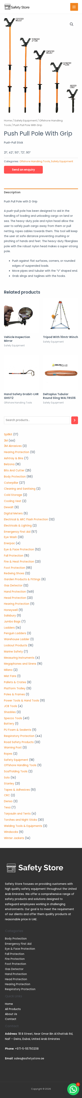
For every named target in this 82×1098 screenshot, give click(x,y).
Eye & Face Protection (20, 949)
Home (8, 120)
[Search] (74, 420)
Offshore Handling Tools (35, 161)
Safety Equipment (25, 120)
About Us (11, 1014)
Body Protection (16, 939)
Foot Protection (15, 964)
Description (12, 192)
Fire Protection (15, 959)
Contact (10, 1019)
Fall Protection (14, 954)
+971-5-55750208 (27, 1049)
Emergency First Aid (18, 944)
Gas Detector (14, 969)
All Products (13, 1009)
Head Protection (16, 979)
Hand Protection (16, 974)
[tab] (41, 192)
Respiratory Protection (20, 989)
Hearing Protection (17, 984)
